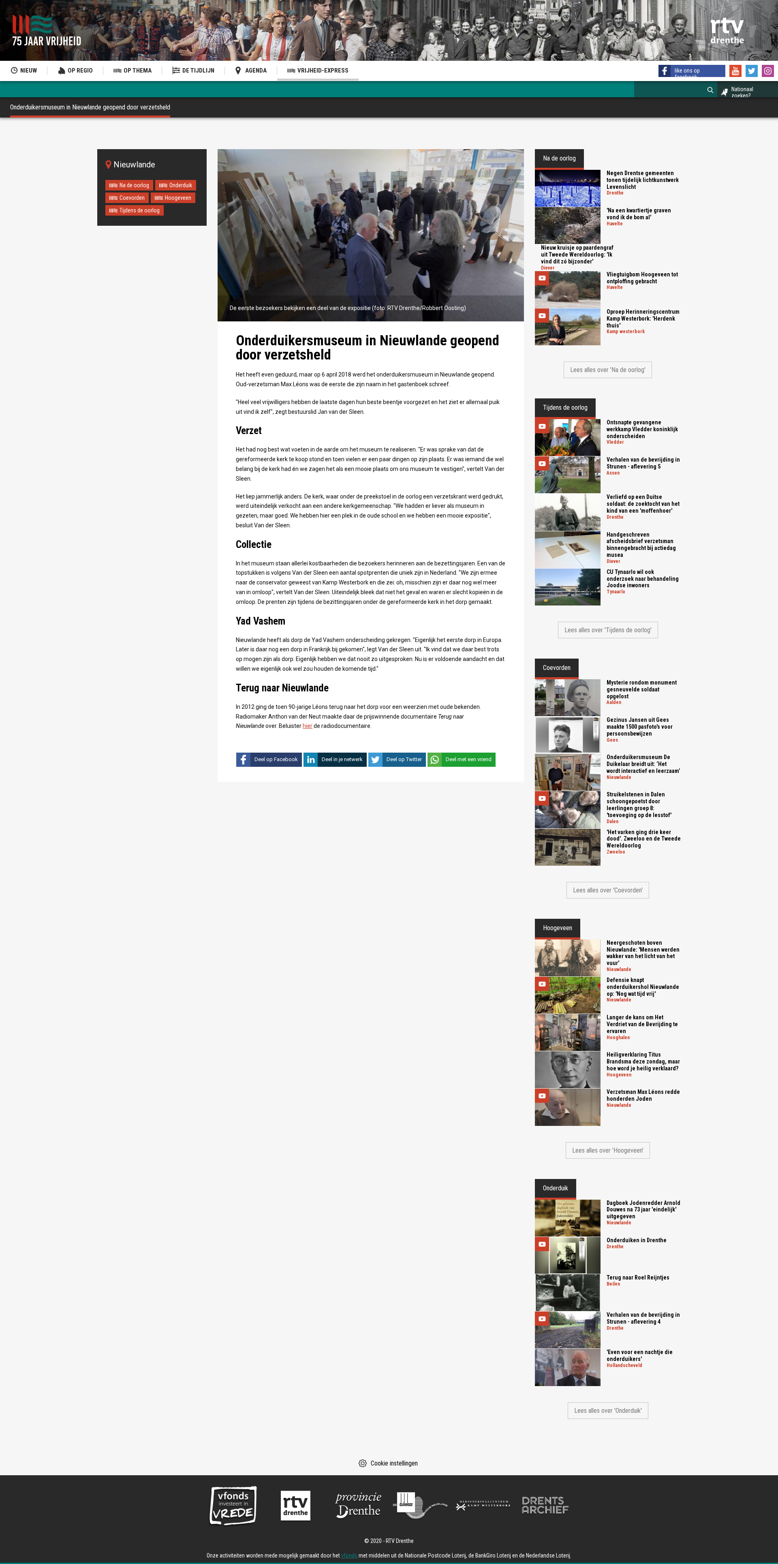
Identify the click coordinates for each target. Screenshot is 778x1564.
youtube (735, 71)
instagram (768, 71)
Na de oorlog (134, 185)
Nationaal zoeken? (742, 92)
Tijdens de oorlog (140, 210)
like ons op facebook (687, 73)
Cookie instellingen (394, 1463)
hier (307, 726)
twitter (752, 71)
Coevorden (132, 198)
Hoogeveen (178, 198)
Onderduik (180, 185)
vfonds (349, 1555)
